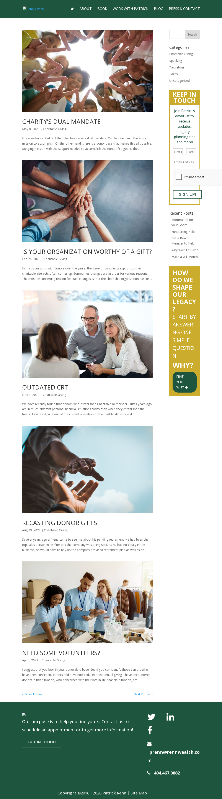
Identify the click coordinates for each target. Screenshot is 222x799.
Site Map (139, 793)
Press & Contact (184, 9)
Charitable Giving (54, 129)
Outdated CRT (45, 387)
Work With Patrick (130, 9)
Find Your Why (181, 382)
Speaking (175, 61)
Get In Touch (42, 742)
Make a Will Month (184, 257)
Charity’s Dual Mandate (61, 121)
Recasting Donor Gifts (59, 523)
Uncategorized (179, 80)
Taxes (173, 74)
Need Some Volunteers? (61, 653)
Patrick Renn (114, 793)
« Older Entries (32, 694)
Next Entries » (143, 694)
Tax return (176, 67)
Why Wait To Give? (184, 250)
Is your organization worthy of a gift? (87, 251)
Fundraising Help (183, 232)
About (86, 9)
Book (102, 9)
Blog (158, 9)
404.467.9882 (167, 773)
